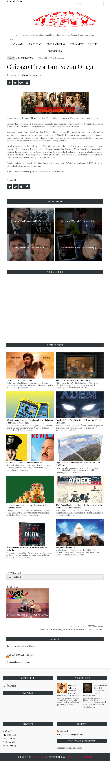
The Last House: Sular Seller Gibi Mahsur (100, 688)
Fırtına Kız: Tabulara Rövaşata (73, 688)
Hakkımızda (55, 51)
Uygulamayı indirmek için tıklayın (20, 646)
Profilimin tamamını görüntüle (19, 662)
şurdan (49, 171)
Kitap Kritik (7, 738)
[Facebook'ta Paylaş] (9, 82)
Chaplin (93, 44)
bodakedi (14, 75)
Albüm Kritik (8, 745)
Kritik (5, 731)
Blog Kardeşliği (56, 44)
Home (11, 58)
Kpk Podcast (35, 44)
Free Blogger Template (79, 757)
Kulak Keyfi (77, 44)
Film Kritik (7, 735)
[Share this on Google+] (21, 82)
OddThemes (38, 757)
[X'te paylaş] (15, 82)
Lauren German (26, 58)
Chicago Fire (35, 118)
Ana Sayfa (18, 44)
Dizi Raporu (8, 742)
